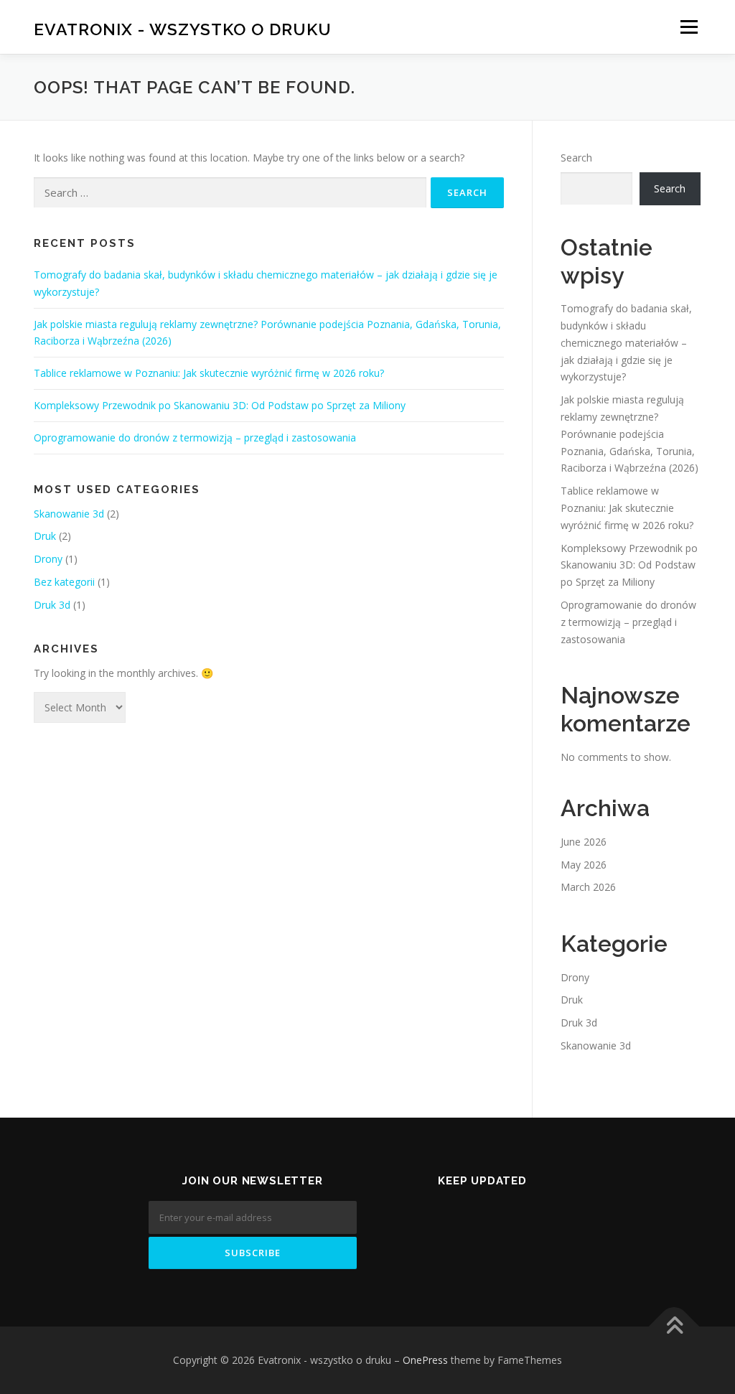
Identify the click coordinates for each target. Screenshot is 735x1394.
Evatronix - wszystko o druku (183, 29)
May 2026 (584, 864)
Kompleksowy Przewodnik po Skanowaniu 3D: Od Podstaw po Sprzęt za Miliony (220, 405)
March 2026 (588, 887)
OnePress (425, 1360)
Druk (45, 536)
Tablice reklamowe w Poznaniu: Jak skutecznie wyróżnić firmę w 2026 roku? (209, 373)
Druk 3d (52, 605)
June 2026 (584, 841)
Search (576, 157)
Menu (688, 27)
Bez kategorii (64, 582)
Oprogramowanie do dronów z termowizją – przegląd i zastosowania (195, 437)
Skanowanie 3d (69, 513)
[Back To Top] (674, 1326)
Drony (48, 559)
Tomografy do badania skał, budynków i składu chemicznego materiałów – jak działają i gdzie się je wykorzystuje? (626, 342)
